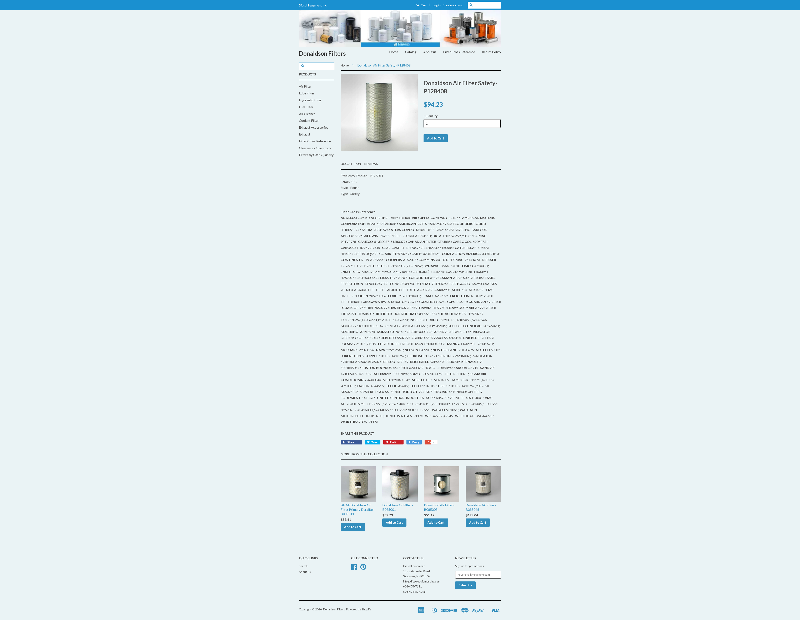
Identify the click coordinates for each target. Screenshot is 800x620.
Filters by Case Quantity (316, 155)
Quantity (431, 116)
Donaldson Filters (322, 53)
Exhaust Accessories (313, 127)
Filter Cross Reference (459, 52)
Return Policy (491, 52)
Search (303, 566)
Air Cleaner (307, 114)
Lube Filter (306, 93)
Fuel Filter (306, 107)
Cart (423, 5)
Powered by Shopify (358, 609)
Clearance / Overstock (315, 148)
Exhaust (304, 134)
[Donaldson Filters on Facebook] (354, 568)
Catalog (410, 52)
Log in (437, 5)
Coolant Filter (309, 120)
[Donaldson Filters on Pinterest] (363, 568)
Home (393, 52)
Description (351, 164)
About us (429, 52)
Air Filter (305, 86)
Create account (452, 5)
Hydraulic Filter (310, 100)
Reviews (371, 164)
